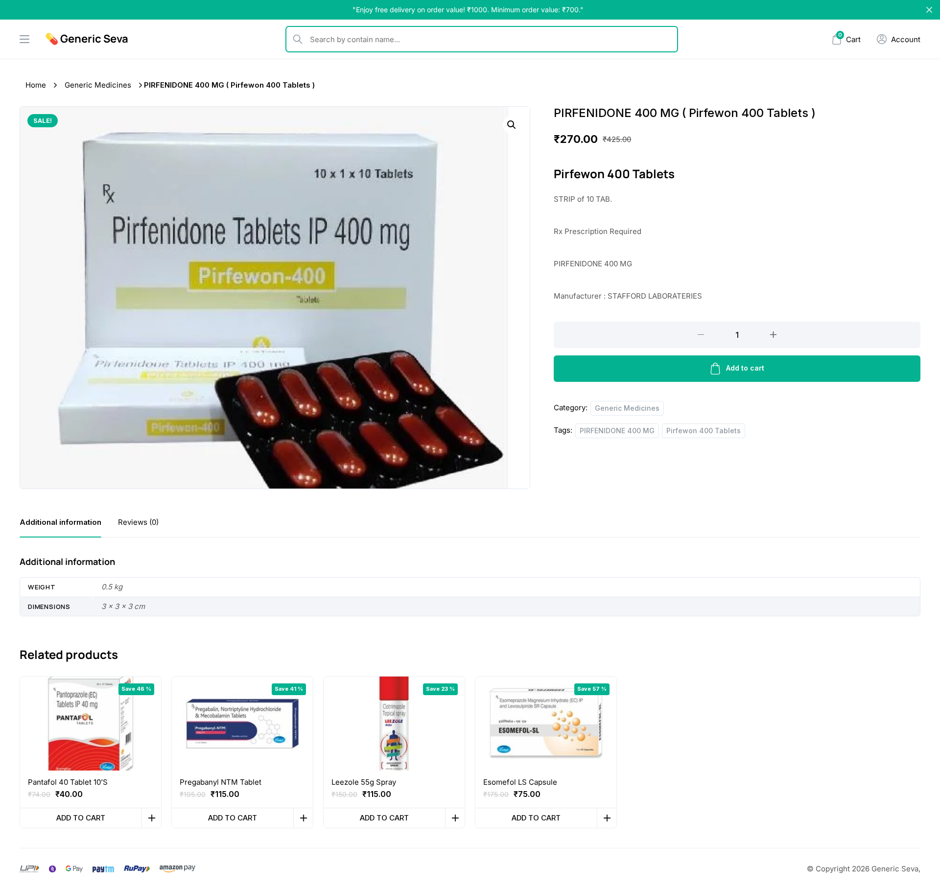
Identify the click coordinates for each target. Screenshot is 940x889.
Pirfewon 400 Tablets (703, 430)
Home (35, 85)
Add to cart (745, 368)
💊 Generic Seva (86, 38)
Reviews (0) (138, 522)
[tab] (60, 522)
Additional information (60, 522)
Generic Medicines (98, 85)
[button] (511, 125)
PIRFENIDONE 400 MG (617, 430)
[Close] (929, 10)
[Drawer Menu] (24, 39)
